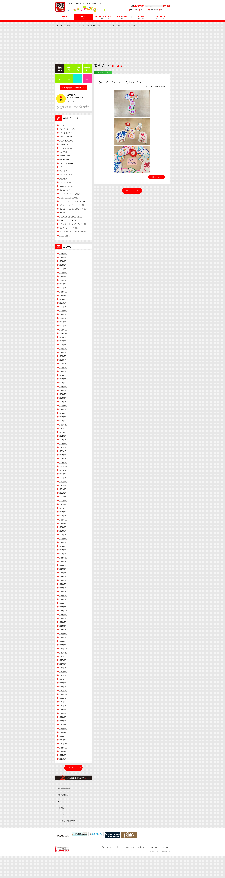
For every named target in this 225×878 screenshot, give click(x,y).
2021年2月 (63, 504)
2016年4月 (63, 725)
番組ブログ (71, 25)
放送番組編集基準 (64, 788)
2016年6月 (63, 717)
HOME (65, 17)
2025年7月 (63, 303)
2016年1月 (63, 736)
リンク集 (61, 808)
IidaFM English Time (66, 163)
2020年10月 (63, 519)
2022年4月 (63, 451)
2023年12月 (63, 375)
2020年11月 (63, 516)
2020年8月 (63, 527)
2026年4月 (63, 269)
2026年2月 (63, 276)
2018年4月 (63, 633)
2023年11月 (63, 379)
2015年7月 (63, 759)
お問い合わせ (154, 10)
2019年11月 (63, 561)
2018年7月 (63, 622)
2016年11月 (63, 698)
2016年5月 (63, 721)
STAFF (141, 17)
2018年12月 (63, 603)
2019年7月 (63, 576)
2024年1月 (63, 371)
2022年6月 (63, 443)
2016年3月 (63, 728)
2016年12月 (63, 694)
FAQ (59, 801)
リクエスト (144, 10)
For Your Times (64, 156)
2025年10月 (63, 291)
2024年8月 (63, 345)
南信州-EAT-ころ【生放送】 (68, 197)
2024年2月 (63, 367)
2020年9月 (63, 523)
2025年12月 (63, 284)
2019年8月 (63, 573)
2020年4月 (63, 542)
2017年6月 (63, 671)
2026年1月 (63, 280)
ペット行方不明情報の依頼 (67, 821)
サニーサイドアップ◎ (67, 129)
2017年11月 (63, 652)
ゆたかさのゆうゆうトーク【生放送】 (72, 205)
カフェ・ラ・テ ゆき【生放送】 (70, 216)
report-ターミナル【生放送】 (69, 220)
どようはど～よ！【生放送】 (90, 25)
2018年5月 (63, 630)
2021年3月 (63, 500)
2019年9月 (63, 569)
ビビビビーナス (64, 190)
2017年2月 (63, 687)
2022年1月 (63, 462)
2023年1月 (63, 417)
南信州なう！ (64, 171)
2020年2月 (63, 550)
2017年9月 (63, 660)
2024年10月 (63, 337)
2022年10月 (63, 428)
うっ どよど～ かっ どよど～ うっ (121, 82)
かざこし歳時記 (64, 235)
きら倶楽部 (63, 152)
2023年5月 (63, 402)
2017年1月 (63, 690)
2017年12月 (63, 649)
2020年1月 (63, 554)
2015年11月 (63, 744)
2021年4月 (63, 497)
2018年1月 (63, 645)
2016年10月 (63, 702)
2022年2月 (63, 459)
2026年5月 (63, 265)
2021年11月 (63, 470)
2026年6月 (63, 261)
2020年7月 (63, 531)
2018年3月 (63, 637)
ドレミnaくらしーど (66, 140)
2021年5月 (63, 493)
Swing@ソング (64, 144)
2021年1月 (63, 508)
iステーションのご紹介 (127, 847)
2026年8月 (63, 253)
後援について (62, 814)
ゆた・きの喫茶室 (65, 133)
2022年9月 (63, 432)
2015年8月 (63, 755)
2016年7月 (63, 713)
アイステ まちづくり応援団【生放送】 (72, 201)
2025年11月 (63, 288)
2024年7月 (63, 348)
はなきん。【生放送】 (66, 213)
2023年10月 (63, 383)
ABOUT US (160, 17)
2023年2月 (63, 413)
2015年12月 (63, 740)
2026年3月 (63, 272)
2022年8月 (63, 436)
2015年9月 (63, 751)
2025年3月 (63, 318)
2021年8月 (63, 481)
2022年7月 (63, 440)
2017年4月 (63, 679)
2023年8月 (63, 390)
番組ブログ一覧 (132, 190)
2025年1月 (63, 326)
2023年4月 (63, 405)
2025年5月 (63, 310)
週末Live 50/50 (64, 159)
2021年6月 (63, 489)
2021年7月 (63, 485)
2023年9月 (63, 386)
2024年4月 (63, 360)
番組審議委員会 (63, 795)
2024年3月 (63, 364)
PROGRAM (122, 17)
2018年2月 (63, 641)
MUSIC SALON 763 (66, 186)
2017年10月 (63, 656)
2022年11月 (63, 424)
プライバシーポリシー (108, 847)
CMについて (134, 10)
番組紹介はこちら (157, 177)
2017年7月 (63, 668)
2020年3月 (63, 546)
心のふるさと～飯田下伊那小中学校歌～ (73, 232)
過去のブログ (73, 767)
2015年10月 (63, 747)
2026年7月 (63, 257)
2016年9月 (63, 706)
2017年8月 (63, 664)
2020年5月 (63, 538)
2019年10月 (63, 565)
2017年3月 (63, 683)
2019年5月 (63, 584)
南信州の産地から (65, 182)
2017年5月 (63, 675)
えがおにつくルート (66, 167)
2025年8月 (63, 299)
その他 (61, 125)
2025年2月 (63, 322)
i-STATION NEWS (103, 17)
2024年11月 (63, 333)
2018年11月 (63, 607)
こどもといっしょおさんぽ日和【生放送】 (73, 209)
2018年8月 (63, 618)
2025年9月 (63, 295)
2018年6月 (63, 626)
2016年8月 (63, 709)
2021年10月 (63, 474)
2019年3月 (63, 592)
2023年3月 (63, 409)
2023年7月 (63, 394)
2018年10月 (63, 611)
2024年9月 (63, 341)
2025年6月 (63, 307)
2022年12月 (63, 421)
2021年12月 (63, 466)
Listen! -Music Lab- (65, 137)
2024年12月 (63, 329)
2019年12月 (63, 557)
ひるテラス (63, 178)
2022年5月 (63, 447)
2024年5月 (63, 356)
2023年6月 (63, 398)
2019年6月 (63, 580)
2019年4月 (63, 588)
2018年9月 (63, 614)
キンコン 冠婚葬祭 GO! (67, 175)
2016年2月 (63, 732)
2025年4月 (63, 314)
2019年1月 (63, 599)
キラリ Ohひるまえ (66, 148)
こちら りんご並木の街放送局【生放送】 (73, 224)
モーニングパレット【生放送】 (70, 194)
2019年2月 (63, 595)
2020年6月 (63, 535)
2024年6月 (63, 352)
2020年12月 (63, 512)
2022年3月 (63, 455)
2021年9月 (63, 478)
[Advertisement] (112, 45)
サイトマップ (165, 10)
